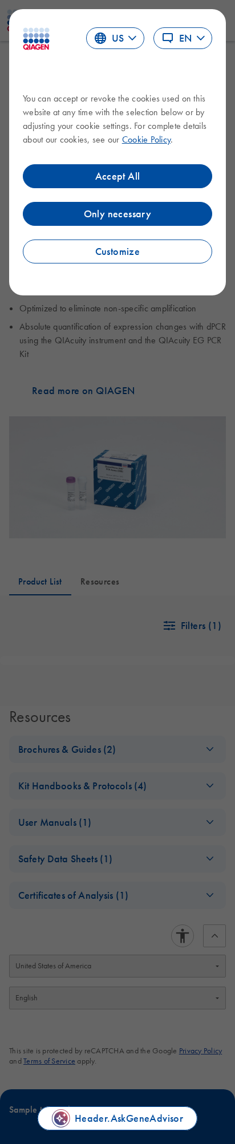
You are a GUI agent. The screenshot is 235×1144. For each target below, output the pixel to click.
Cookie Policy (146, 139)
